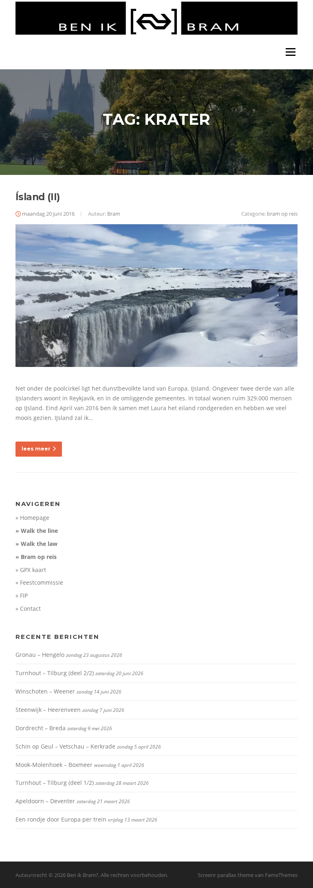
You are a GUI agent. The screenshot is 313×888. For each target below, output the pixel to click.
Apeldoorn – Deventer (45, 801)
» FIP (21, 595)
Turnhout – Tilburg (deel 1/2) (54, 782)
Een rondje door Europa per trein (60, 819)
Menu (290, 52)
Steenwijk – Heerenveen (48, 709)
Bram (113, 213)
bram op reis (282, 213)
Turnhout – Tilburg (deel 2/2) (54, 673)
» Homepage (32, 517)
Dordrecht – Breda (40, 728)
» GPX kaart (30, 570)
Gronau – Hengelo (39, 654)
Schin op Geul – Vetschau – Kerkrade (65, 746)
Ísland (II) (37, 197)
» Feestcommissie (39, 582)
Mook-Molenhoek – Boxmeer (54, 765)
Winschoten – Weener (45, 691)
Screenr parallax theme (225, 875)
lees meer (36, 449)
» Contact (28, 608)
